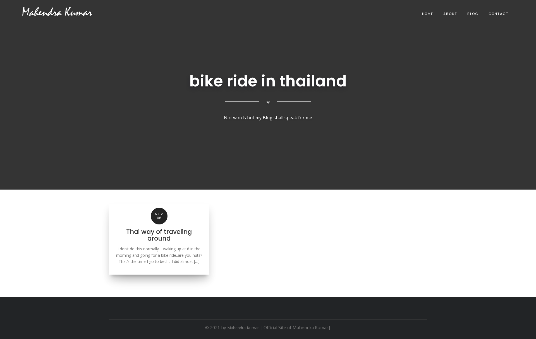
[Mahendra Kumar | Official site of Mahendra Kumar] (57, 11)
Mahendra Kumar (243, 327)
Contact (499, 13)
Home (428, 13)
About (450, 13)
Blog (472, 13)
